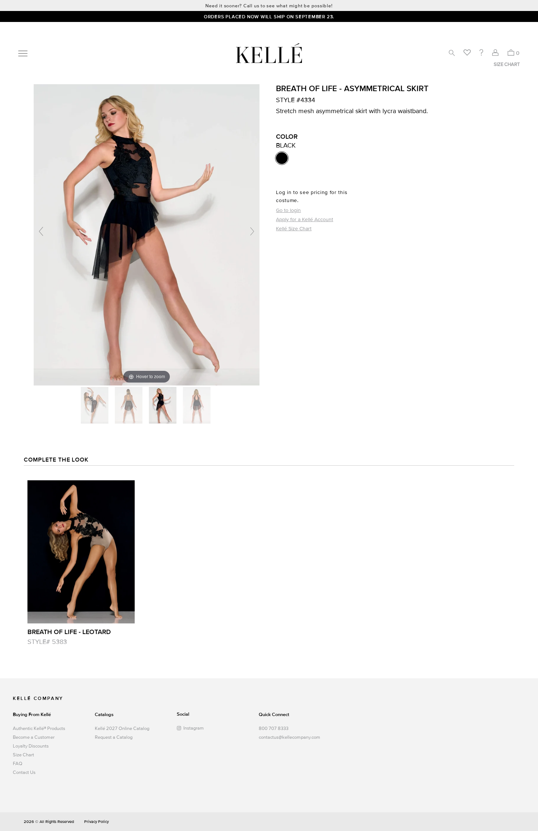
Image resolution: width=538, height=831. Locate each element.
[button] (451, 52)
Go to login (288, 210)
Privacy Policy (96, 821)
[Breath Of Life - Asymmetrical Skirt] (95, 405)
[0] (510, 52)
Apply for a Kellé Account (304, 219)
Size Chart (23, 755)
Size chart (507, 64)
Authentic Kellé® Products (39, 728)
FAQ (17, 764)
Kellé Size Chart (293, 229)
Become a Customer (34, 737)
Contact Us (24, 772)
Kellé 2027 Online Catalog (122, 728)
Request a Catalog (113, 737)
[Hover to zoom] (146, 234)
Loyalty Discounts (31, 746)
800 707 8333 (273, 728)
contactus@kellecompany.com (288, 737)
